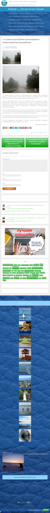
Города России (30, 26)
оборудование (26, 275)
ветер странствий (37, 268)
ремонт (10, 16)
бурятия (29, 268)
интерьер (27, 272)
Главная (10, 1)
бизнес (16, 267)
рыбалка (24, 278)
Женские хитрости (34, 16)
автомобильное (6, 268)
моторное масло (10, 275)
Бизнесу (42, 23)
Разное (19, 23)
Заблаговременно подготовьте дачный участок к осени (19, 221)
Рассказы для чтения (37, 19)
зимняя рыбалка (6, 272)
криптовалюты (32, 272)
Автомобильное (33, 13)
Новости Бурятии (39, 26)
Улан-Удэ (15, 1)
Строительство (26, 16)
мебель (4, 275)
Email (3, 178)
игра (10, 272)
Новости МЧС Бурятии (14, 29)
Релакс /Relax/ (25, 5)
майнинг (37, 272)
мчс (14, 275)
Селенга (31, 265)
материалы (42, 272)
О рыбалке (24, 19)
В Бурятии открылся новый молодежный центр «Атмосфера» (20, 208)
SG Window (46, 510)
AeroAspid (43, 132)
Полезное (22, 13)
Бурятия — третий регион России (26, 9)
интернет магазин (20, 272)
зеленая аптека (38, 270)
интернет (14, 272)
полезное (35, 275)
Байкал (15, 265)
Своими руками (13, 23)
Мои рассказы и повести (15, 5)
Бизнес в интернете (21, 26)
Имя (3, 173)
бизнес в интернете (23, 268)
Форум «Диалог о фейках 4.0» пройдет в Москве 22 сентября (17, 210)
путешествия (6, 278)
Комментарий (6, 159)
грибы (12, 270)
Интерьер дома (12, 26)
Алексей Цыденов (8, 265)
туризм (44, 278)
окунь (30, 275)
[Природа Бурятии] (13, 463)
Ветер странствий (42, 13)
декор (15, 270)
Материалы (31, 23)
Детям (29, 19)
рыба (21, 278)
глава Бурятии (7, 270)
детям (19, 270)
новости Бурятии (19, 275)
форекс (4, 280)
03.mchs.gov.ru (44, 124)
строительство (32, 278)
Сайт (3, 183)
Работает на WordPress (34, 510)
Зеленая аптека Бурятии (31, 29)
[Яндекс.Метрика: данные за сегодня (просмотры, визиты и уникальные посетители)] (4, 512)
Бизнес (26, 13)
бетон (11, 268)
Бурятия (19, 265)
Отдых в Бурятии (17, 16)
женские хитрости (29, 270)
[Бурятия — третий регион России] (4, 3)
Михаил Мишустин (25, 265)
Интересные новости (14, 13)
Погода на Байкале (22, 1)
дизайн (22, 270)
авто (41, 265)
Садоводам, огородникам (15, 19)
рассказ (11, 278)
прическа (41, 275)
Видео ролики (24, 23)
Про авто (37, 23)
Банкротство (32, 5)
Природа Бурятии (32, 1)
